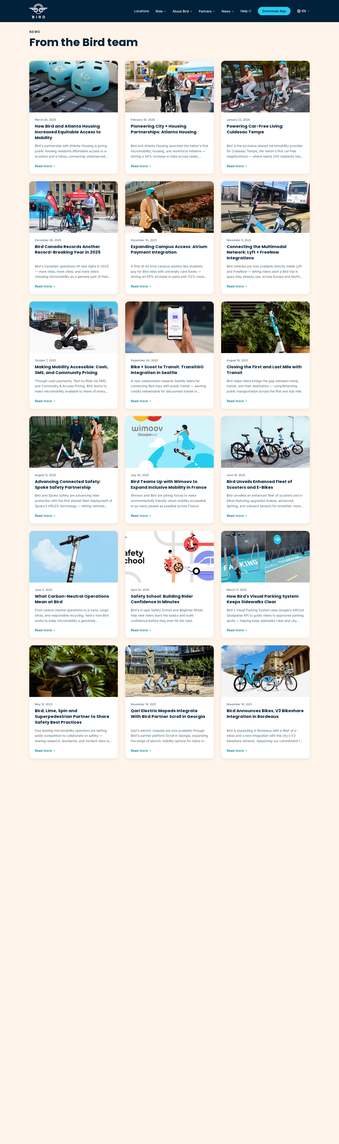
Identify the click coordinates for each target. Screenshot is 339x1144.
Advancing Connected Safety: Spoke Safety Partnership (68, 484)
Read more (43, 166)
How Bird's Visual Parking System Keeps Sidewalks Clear (263, 599)
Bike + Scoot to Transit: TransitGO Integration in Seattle (167, 369)
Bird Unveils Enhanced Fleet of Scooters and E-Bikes (259, 484)
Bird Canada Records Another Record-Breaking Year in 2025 (68, 249)
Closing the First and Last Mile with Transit (264, 369)
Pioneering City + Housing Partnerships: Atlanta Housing (163, 129)
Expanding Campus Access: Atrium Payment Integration (169, 249)
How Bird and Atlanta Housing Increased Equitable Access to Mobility (68, 131)
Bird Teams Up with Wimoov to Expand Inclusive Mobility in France (169, 484)
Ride (159, 11)
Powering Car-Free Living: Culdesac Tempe (255, 129)
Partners (205, 11)
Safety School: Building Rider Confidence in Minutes (162, 599)
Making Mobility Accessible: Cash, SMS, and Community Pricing (71, 369)
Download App (274, 11)
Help (244, 11)
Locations (141, 11)
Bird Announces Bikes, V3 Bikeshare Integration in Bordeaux (265, 713)
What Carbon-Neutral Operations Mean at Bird (72, 599)
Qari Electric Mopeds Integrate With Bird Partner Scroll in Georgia (168, 713)
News (226, 11)
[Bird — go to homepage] (38, 11)
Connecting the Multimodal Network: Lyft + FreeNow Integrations (256, 252)
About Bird (180, 11)
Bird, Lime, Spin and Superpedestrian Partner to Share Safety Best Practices (72, 716)
